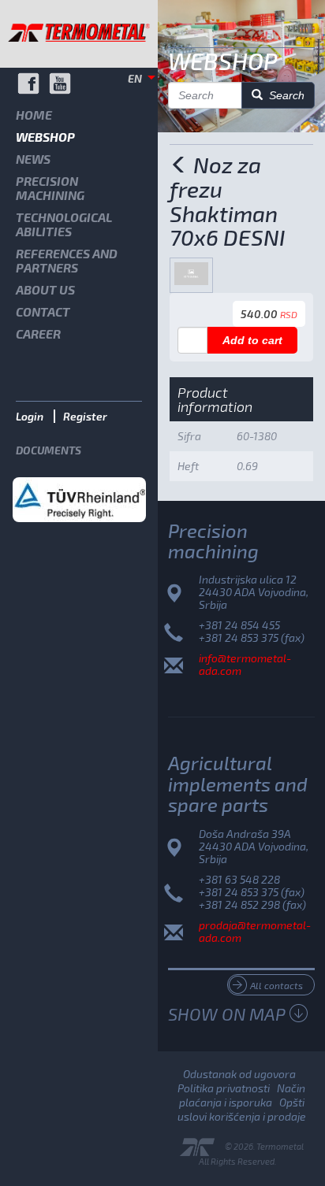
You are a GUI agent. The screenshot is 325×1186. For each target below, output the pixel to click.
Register (85, 416)
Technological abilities (64, 224)
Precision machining (50, 187)
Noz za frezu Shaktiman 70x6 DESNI (227, 200)
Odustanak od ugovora (239, 1073)
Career (38, 333)
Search (283, 95)
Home (34, 114)
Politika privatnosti (223, 1088)
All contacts (276, 985)
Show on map (227, 1013)
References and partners (67, 260)
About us (45, 289)
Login (29, 416)
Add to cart (252, 340)
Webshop (45, 136)
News (33, 158)
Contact (43, 311)
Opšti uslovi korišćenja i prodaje (241, 1109)
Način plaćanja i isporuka (242, 1095)
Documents (48, 450)
